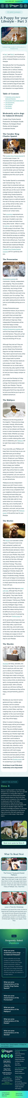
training (6, 226)
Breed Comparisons (20, 1073)
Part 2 (12, 54)
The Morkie (8, 106)
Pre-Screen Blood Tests (21, 1083)
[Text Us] (25, 6)
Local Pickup (18, 1055)
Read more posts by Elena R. (14, 843)
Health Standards (19, 1086)
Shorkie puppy (17, 759)
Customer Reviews (19, 1057)
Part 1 (6, 54)
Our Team (17, 1063)
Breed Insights (14, 1044)
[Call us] (21, 6)
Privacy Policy (19, 1095)
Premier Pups (5, 1044)
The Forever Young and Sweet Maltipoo (14, 874)
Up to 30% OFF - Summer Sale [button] (14, 1)
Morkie (7, 540)
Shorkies (5, 664)
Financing (17, 1052)
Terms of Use (19, 1093)
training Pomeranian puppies (11, 329)
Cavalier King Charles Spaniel (14, 156)
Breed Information (19, 1069)
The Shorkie (8, 108)
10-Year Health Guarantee (18, 1078)
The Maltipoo (9, 104)
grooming (9, 214)
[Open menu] (2, 6)
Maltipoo (20, 441)
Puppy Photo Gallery (20, 1059)
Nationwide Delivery (20, 1054)
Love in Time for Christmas (14, 907)
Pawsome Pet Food (19, 1085)
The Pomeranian (10, 102)
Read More (21, 886)
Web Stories (18, 1065)
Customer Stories (19, 1061)
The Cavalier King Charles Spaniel (14, 100)
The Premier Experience (21, 1050)
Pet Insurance (18, 1081)
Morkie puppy (16, 616)
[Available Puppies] (7, 6)
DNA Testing (18, 1088)
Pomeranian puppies (9, 279)
